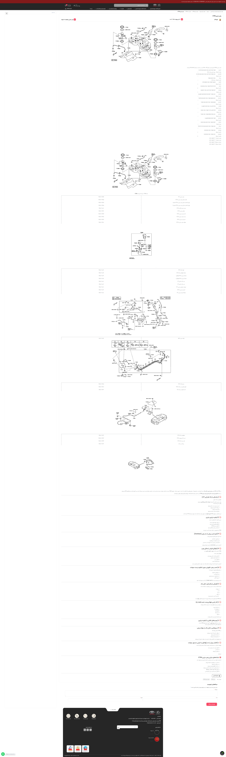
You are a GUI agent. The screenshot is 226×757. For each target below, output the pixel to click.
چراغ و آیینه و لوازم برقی (113, 8)
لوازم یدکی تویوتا (202, 11)
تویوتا (208, 11)
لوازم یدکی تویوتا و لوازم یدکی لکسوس (216, 11)
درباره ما (91, 8)
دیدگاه (216, 689)
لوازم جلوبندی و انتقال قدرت (100, 8)
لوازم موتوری (129, 8)
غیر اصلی (212, 623)
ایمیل (141, 697)
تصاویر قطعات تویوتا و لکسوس (155, 8)
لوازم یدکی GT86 (195, 11)
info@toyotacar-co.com (151, 722)
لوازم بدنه (122, 8)
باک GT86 (213, 679)
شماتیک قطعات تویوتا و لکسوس (140, 8)
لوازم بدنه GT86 (188, 11)
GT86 (136, 193)
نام (216, 697)
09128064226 (153, 718)
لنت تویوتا (152, 730)
